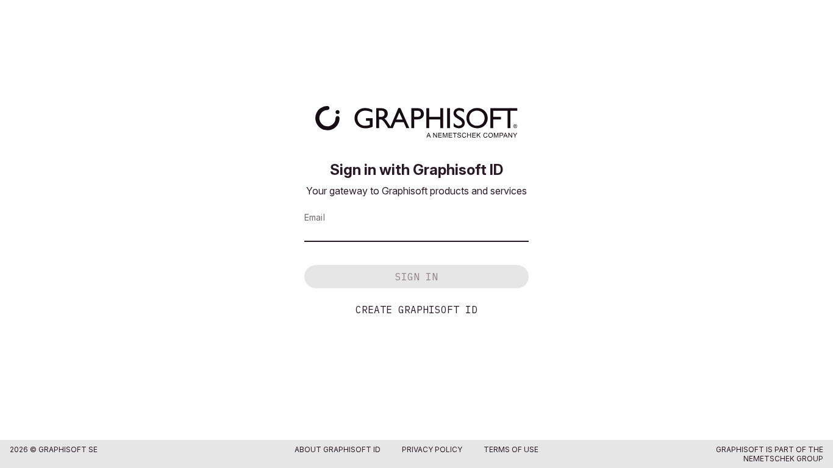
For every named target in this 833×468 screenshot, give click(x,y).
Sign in (416, 277)
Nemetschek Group (783, 458)
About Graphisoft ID (338, 449)
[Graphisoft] (416, 122)
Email (314, 217)
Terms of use (511, 449)
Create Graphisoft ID (416, 309)
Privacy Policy (432, 449)
